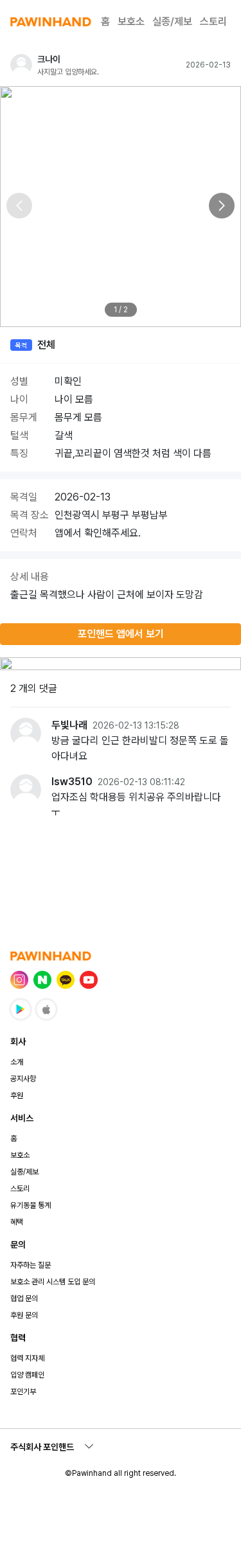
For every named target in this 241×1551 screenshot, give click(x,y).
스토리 (213, 21)
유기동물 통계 (30, 1205)
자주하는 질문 (30, 1265)
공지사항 (23, 1078)
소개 (16, 1062)
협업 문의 (24, 1298)
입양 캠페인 (27, 1374)
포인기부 (23, 1391)
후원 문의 (24, 1315)
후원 (16, 1095)
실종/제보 (172, 21)
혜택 (16, 1222)
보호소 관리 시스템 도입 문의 (52, 1281)
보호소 (131, 21)
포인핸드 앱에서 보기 (121, 634)
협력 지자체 (27, 1358)
